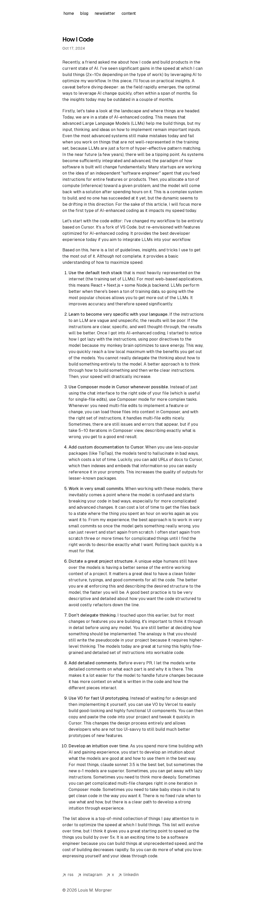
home (68, 13)
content (129, 13)
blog (84, 13)
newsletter (105, 13)
